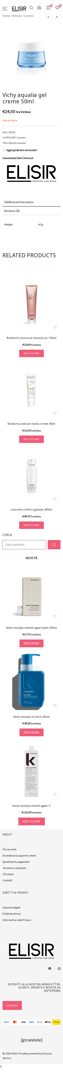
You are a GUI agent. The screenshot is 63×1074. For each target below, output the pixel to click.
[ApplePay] (48, 1022)
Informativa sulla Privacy (17, 919)
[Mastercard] (15, 1022)
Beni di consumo (17, 142)
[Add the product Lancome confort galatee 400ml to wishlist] (55, 499)
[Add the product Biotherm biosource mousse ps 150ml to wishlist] (55, 327)
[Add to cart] (31, 771)
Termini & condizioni (14, 867)
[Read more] (31, 593)
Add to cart (31, 353)
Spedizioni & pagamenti (16, 861)
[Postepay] (56, 1022)
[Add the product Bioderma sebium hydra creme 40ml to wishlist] (55, 413)
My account (9, 849)
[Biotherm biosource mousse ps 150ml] (31, 304)
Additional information (19, 202)
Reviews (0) (11, 211)
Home (6, 15)
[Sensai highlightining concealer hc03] (56, 17)
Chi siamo (8, 874)
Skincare (17, 15)
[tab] (31, 202)
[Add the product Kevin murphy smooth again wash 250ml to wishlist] (55, 616)
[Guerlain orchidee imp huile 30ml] (48, 17)
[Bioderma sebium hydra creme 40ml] (31, 390)
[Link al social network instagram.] (59, 968)
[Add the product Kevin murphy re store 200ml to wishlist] (55, 705)
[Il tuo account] (39, 8)
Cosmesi (29, 15)
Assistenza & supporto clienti (19, 855)
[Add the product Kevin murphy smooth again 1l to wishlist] (55, 794)
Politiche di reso (12, 913)
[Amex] (31, 1022)
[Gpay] (40, 1022)
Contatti (7, 880)
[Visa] (23, 1022)
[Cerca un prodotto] (31, 8)
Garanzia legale (11, 907)
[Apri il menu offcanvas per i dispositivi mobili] (5, 8)
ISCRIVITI (12, 1005)
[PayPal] (7, 1022)
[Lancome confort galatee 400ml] (31, 476)
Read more (31, 643)
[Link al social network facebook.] (49, 968)
